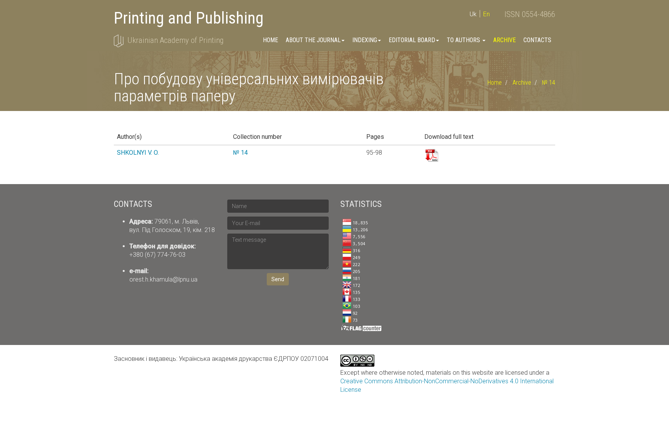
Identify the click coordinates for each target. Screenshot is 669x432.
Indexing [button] (364, 40)
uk (473, 14)
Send (277, 279)
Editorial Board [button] (412, 40)
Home (270, 40)
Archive (504, 40)
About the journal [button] (313, 40)
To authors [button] (464, 40)
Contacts (537, 40)
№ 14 (548, 82)
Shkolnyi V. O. (138, 152)
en (486, 14)
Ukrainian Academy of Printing (175, 40)
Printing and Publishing (189, 18)
